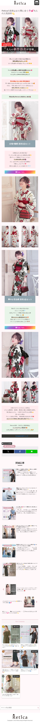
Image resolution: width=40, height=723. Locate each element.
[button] (38, 708)
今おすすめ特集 (8, 443)
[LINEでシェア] (31, 451)
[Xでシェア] (8, 451)
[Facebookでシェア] (20, 451)
